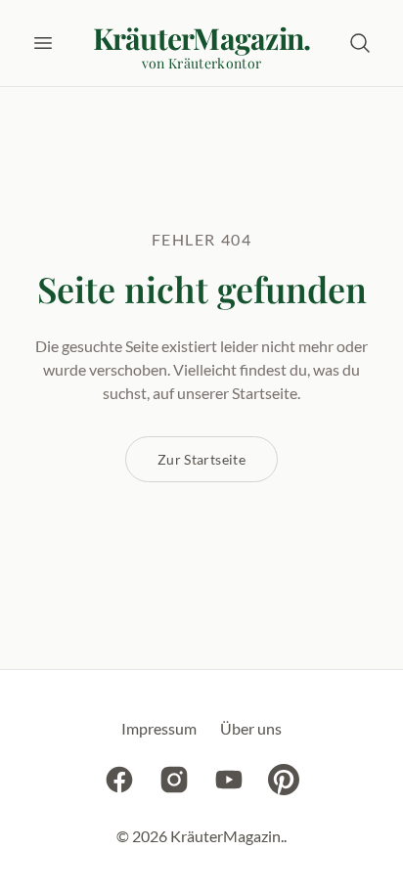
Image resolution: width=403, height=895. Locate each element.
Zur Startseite (201, 459)
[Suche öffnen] (360, 43)
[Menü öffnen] (43, 43)
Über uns (251, 728)
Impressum (159, 728)
